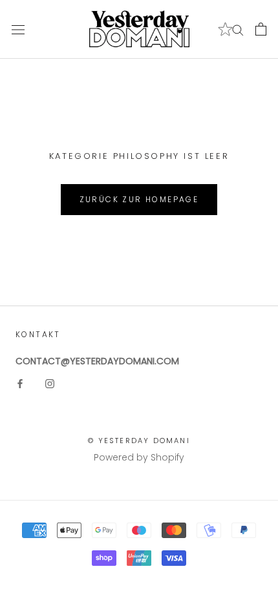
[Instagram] (49, 383)
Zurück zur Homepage (139, 199)
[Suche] (238, 29)
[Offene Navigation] (18, 29)
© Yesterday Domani (139, 440)
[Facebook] (20, 383)
